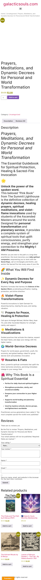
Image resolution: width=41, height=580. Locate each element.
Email (3, 468)
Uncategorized (11, 14)
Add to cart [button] (7, 526)
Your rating (6, 442)
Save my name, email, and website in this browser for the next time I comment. (20, 478)
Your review (6, 449)
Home (3, 14)
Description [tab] (8, 121)
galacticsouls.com (20, 3)
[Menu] (20, 8)
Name (4, 460)
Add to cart (13, 97)
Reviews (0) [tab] (20, 121)
